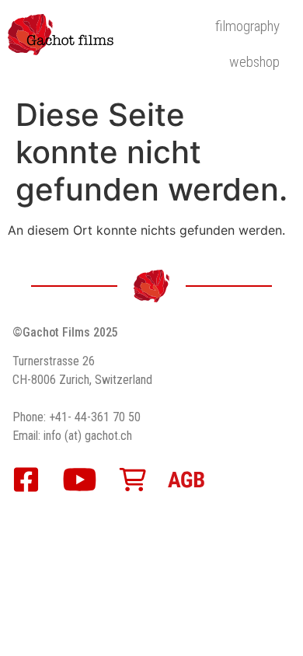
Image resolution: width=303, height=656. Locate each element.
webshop (254, 62)
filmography (247, 26)
